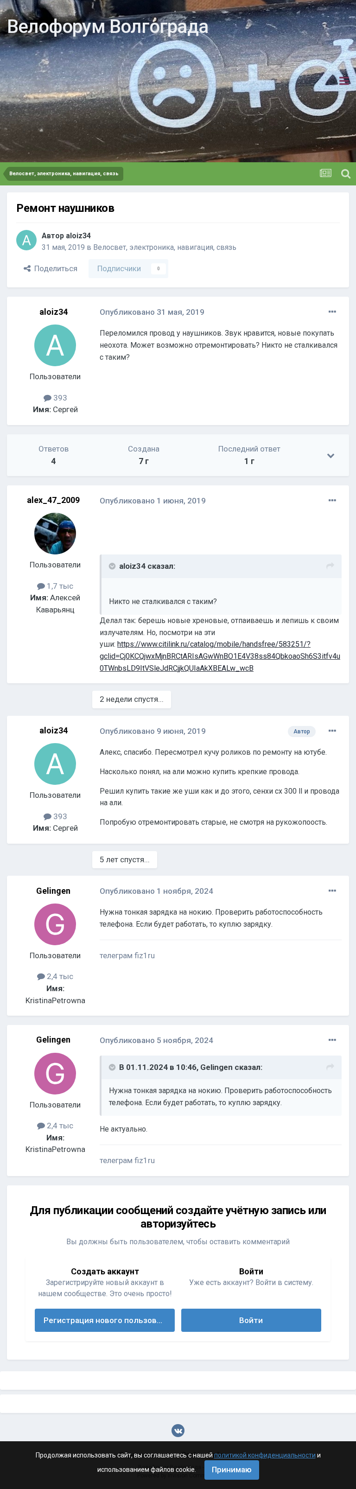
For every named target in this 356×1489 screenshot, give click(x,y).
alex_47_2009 (53, 500)
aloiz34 (78, 235)
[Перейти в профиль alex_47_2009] (55, 533)
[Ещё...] (332, 312)
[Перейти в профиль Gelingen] (55, 924)
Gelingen (53, 891)
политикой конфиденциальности (265, 1455)
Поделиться (54, 268)
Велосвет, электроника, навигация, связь (164, 247)
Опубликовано (152, 312)
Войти (251, 1320)
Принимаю (232, 1469)
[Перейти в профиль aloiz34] (26, 240)
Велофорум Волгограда (107, 27)
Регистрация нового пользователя (109, 1320)
